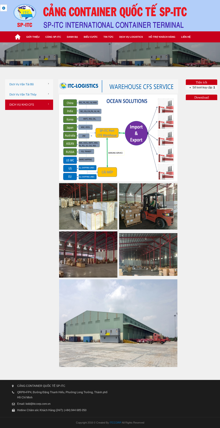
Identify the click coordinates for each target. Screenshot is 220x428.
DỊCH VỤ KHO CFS (21, 104)
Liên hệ (186, 36)
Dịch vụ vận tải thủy (22, 94)
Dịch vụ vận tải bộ (21, 84)
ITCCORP (115, 422)
